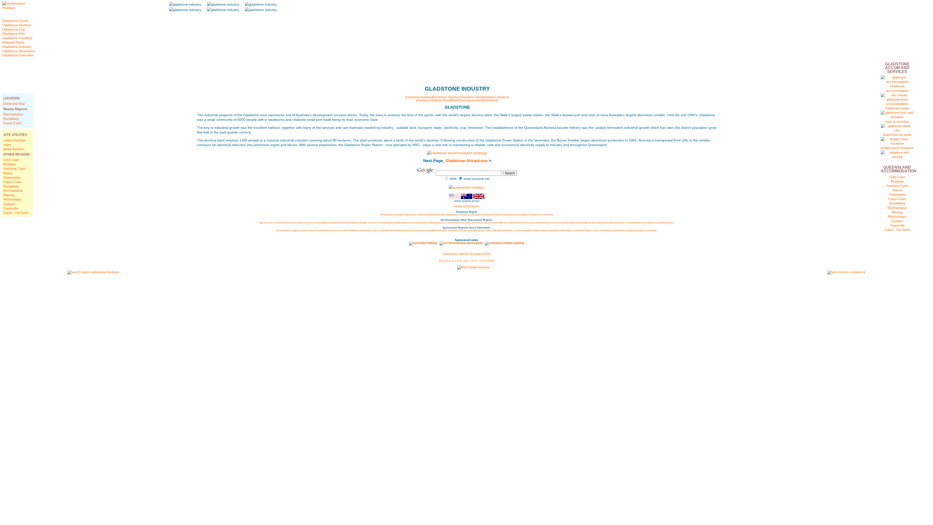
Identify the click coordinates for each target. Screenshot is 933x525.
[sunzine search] (307, 230)
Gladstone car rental (897, 135)
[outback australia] (646, 230)
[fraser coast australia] (597, 230)
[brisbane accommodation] (344, 222)
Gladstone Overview (17, 55)
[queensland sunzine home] (332, 230)
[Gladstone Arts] (470, 97)
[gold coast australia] (489, 230)
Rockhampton (13, 114)
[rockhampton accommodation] (411, 222)
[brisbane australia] (359, 230)
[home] (18, 8)
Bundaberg (10, 119)
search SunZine (14, 140)
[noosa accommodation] (563, 222)
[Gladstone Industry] (541, 214)
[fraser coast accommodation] (376, 222)
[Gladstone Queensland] (467, 100)
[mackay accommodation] (476, 222)
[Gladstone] (490, 100)
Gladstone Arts (13, 33)
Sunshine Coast (14, 168)
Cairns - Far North (15, 213)
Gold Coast (11, 160)
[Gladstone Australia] (419, 97)
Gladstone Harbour (17, 25)
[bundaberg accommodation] (594, 222)
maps (7, 145)
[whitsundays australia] (544, 230)
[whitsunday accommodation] (445, 222)
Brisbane (9, 164)
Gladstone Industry (16, 47)
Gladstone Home (15, 21)
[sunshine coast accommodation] (310, 222)
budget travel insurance (897, 148)
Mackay (9, 195)
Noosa (7, 173)
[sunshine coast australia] (516, 230)
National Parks (13, 42)
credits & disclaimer (466, 206)
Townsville (10, 208)
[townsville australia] (447, 230)
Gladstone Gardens (17, 38)
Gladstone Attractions (466, 160)
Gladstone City (13, 29)
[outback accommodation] (659, 222)
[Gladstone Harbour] (446, 97)
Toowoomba (11, 177)
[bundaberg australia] (402, 230)
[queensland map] (286, 230)
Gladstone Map (14, 103)
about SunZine (13, 149)
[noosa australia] (468, 230)
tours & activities (897, 121)
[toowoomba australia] (622, 230)
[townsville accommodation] (507, 222)
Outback (9, 204)
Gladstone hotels (897, 108)
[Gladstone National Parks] (433, 100)
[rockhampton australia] (571, 230)
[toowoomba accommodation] (627, 222)
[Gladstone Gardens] (495, 97)
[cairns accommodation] (536, 222)
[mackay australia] (425, 230)
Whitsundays (12, 199)
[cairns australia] (380, 230)
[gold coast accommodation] (276, 222)
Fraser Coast (12, 123)
